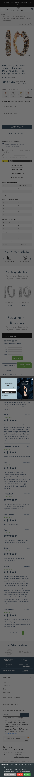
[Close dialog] (32, 379)
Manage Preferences (9, 774)
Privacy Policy (14, 771)
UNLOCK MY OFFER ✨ (9, 392)
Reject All (19, 774)
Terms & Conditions (24, 771)
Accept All (27, 774)
